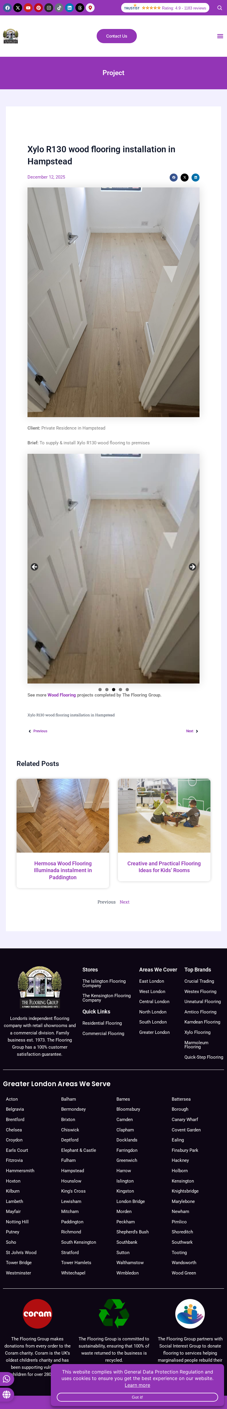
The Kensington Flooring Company (106, 998)
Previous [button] (34, 567)
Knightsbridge (185, 1191)
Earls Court (17, 1150)
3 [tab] (113, 689)
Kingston (125, 1191)
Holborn (180, 1170)
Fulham (68, 1160)
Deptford (69, 1140)
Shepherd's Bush (132, 1232)
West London (152, 991)
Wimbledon (127, 1273)
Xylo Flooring (197, 1032)
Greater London (154, 1032)
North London (152, 1012)
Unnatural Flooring (202, 1001)
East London (151, 981)
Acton (12, 1099)
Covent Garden (186, 1130)
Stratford (70, 1252)
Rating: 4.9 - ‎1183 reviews (184, 8)
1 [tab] (100, 689)
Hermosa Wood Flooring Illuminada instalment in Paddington (63, 870)
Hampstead (72, 1170)
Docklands (126, 1140)
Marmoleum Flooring (196, 1045)
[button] (220, 36)
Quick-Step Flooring (203, 1057)
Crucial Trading (199, 981)
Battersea (181, 1099)
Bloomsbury (128, 1109)
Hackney (180, 1160)
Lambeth (14, 1201)
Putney (12, 1232)
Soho (11, 1242)
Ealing (178, 1140)
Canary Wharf (185, 1119)
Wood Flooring (62, 695)
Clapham (125, 1130)
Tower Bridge (19, 1262)
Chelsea (14, 1130)
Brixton (68, 1119)
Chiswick (70, 1130)
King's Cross (73, 1191)
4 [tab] (120, 689)
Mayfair (13, 1211)
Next (124, 902)
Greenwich (126, 1160)
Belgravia (15, 1109)
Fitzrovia (14, 1160)
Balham (68, 1099)
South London (153, 1022)
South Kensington (78, 1242)
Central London (154, 1001)
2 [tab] (106, 689)
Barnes (123, 1099)
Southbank (126, 1242)
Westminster (18, 1273)
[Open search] (219, 7)
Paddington (72, 1222)
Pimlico (179, 1222)
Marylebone (183, 1201)
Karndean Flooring (202, 1022)
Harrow (123, 1170)
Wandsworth (184, 1262)
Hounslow (71, 1181)
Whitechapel (73, 1273)
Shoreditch (182, 1232)
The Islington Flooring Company (104, 983)
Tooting (179, 1252)
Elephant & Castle (78, 1150)
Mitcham (70, 1211)
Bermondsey (73, 1109)
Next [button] (192, 567)
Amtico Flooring (200, 1012)
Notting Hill (17, 1222)
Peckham (125, 1222)
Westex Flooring (200, 991)
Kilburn (13, 1191)
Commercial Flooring (103, 1033)
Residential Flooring (102, 1023)
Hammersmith (20, 1170)
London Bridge (130, 1201)
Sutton (122, 1252)
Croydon (14, 1140)
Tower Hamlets (76, 1262)
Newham (180, 1211)
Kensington (183, 1181)
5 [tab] (127, 689)
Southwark (182, 1242)
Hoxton (13, 1181)
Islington (125, 1181)
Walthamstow (130, 1262)
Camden (124, 1119)
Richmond (71, 1232)
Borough (180, 1109)
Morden (124, 1211)
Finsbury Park (185, 1150)
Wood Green (184, 1273)
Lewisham (71, 1201)
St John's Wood (21, 1252)
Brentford (15, 1119)
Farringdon (126, 1150)
